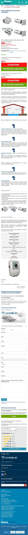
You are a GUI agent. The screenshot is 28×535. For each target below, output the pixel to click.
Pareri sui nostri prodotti (6, 495)
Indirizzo (2, 345)
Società (2, 341)
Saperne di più (14, 529)
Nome (2, 336)
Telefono (3, 371)
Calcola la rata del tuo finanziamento (8, 45)
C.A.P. (2, 353)
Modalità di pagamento (5, 491)
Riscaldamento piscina (9, 5)
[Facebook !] (2, 474)
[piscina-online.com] (8, 2)
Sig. (12, 330)
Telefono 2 (3, 375)
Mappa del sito (4, 494)
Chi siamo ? (3, 490)
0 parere (11, 50)
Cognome (3, 332)
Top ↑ (2, 520)
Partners (3, 496)
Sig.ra (4, 330)
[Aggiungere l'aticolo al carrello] (14, 65)
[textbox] (14, 355)
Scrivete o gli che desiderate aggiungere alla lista (12, 381)
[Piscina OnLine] (2, 5)
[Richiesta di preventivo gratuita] (14, 69)
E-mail (2, 366)
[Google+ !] (5, 474)
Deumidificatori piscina (21, 5)
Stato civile (3, 328)
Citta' (2, 357)
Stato (2, 362)
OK (25, 485)
